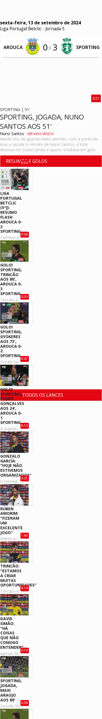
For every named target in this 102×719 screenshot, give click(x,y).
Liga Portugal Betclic (20, 29)
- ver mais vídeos (39, 133)
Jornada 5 (55, 29)
